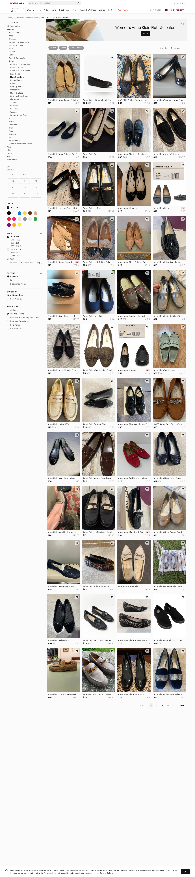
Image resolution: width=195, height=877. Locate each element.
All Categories (13, 26)
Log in (175, 3)
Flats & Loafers (17, 77)
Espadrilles (15, 74)
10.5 (36, 194)
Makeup (12, 55)
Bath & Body (14, 140)
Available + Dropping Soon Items (25, 317)
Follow (146, 33)
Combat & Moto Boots (20, 70)
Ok (185, 872)
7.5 (36, 181)
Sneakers (14, 109)
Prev (142, 705)
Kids (46, 10)
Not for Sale (15, 328)
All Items (14, 276)
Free (12, 280)
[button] (34, 3)
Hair (10, 137)
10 (24, 194)
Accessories (14, 32)
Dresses (12, 39)
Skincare (12, 134)
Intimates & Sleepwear (19, 42)
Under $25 (15, 240)
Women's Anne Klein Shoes (28, 18)
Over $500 (15, 255)
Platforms (14, 99)
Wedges (13, 112)
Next (182, 705)
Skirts (11, 121)
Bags (11, 36)
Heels (12, 83)
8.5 (24, 187)
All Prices (15, 236)
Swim (11, 128)
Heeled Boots (16, 80)
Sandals (13, 102)
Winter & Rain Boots (19, 115)
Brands (102, 10)
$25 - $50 (15, 243)
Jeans (11, 48)
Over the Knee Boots (19, 96)
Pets (74, 10)
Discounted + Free (18, 284)
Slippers (14, 105)
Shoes (11, 61)
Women (30, 10)
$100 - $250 (16, 249)
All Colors (15, 207)
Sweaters (13, 124)
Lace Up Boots (16, 86)
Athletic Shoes (16, 67)
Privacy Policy (106, 873)
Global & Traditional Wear (20, 144)
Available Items (17, 314)
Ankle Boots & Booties (20, 64)
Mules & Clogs (16, 93)
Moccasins (15, 90)
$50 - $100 (16, 246)
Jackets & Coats (16, 45)
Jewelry (12, 51)
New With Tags (16, 299)
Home (53, 10)
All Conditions (16, 295)
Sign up (182, 3)
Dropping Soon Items (19, 321)
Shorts (11, 118)
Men (39, 10)
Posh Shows (123, 10)
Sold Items (15, 325)
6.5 (13, 181)
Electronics (64, 10)
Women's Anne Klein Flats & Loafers (54, 18)
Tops (11, 131)
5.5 (24, 174)
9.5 (13, 194)
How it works (156, 10)
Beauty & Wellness (87, 10)
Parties (111, 10)
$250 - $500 (16, 252)
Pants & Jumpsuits (17, 58)
